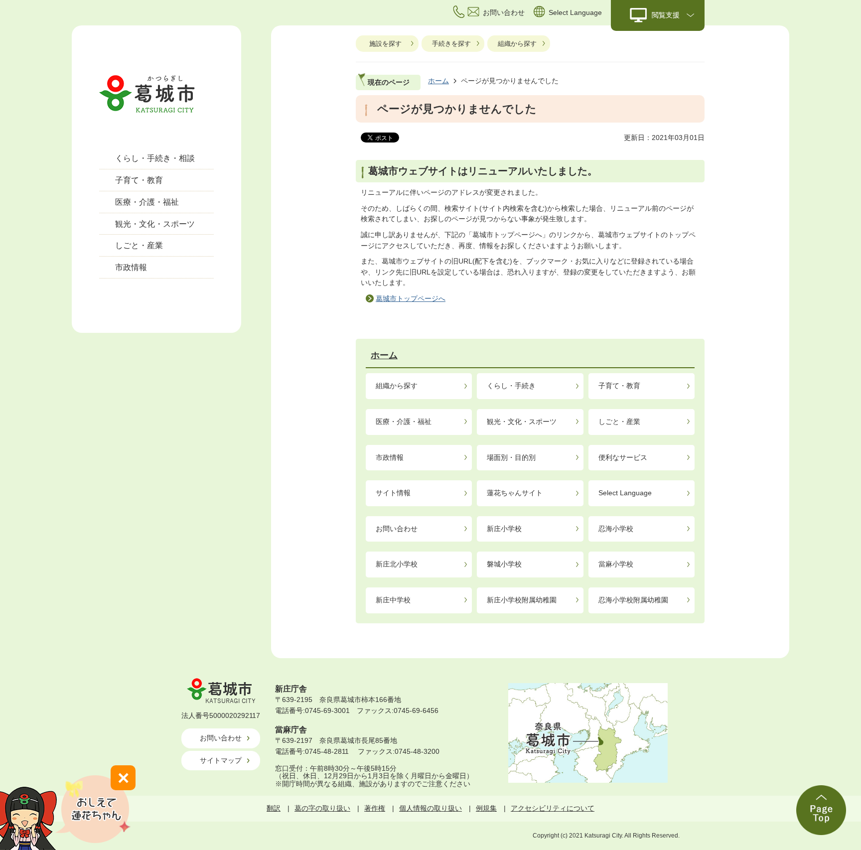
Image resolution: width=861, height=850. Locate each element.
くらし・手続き (511, 386)
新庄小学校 (504, 529)
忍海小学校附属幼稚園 (633, 600)
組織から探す (517, 43)
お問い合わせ (397, 529)
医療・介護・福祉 (147, 202)
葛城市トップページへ (410, 298)
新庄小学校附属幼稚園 (522, 600)
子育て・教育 (139, 180)
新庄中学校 (393, 600)
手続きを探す (451, 43)
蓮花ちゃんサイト (515, 493)
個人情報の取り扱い (430, 808)
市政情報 (131, 267)
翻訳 (274, 808)
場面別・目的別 (511, 457)
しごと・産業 (139, 245)
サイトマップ (221, 760)
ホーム (438, 81)
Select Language (625, 493)
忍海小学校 (615, 529)
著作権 (374, 808)
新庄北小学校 (397, 564)
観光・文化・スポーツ (155, 224)
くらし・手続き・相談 (155, 158)
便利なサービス (622, 457)
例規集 (486, 808)
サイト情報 (393, 493)
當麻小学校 (615, 564)
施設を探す (385, 43)
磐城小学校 (504, 564)
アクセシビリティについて (552, 808)
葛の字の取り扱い (322, 808)
